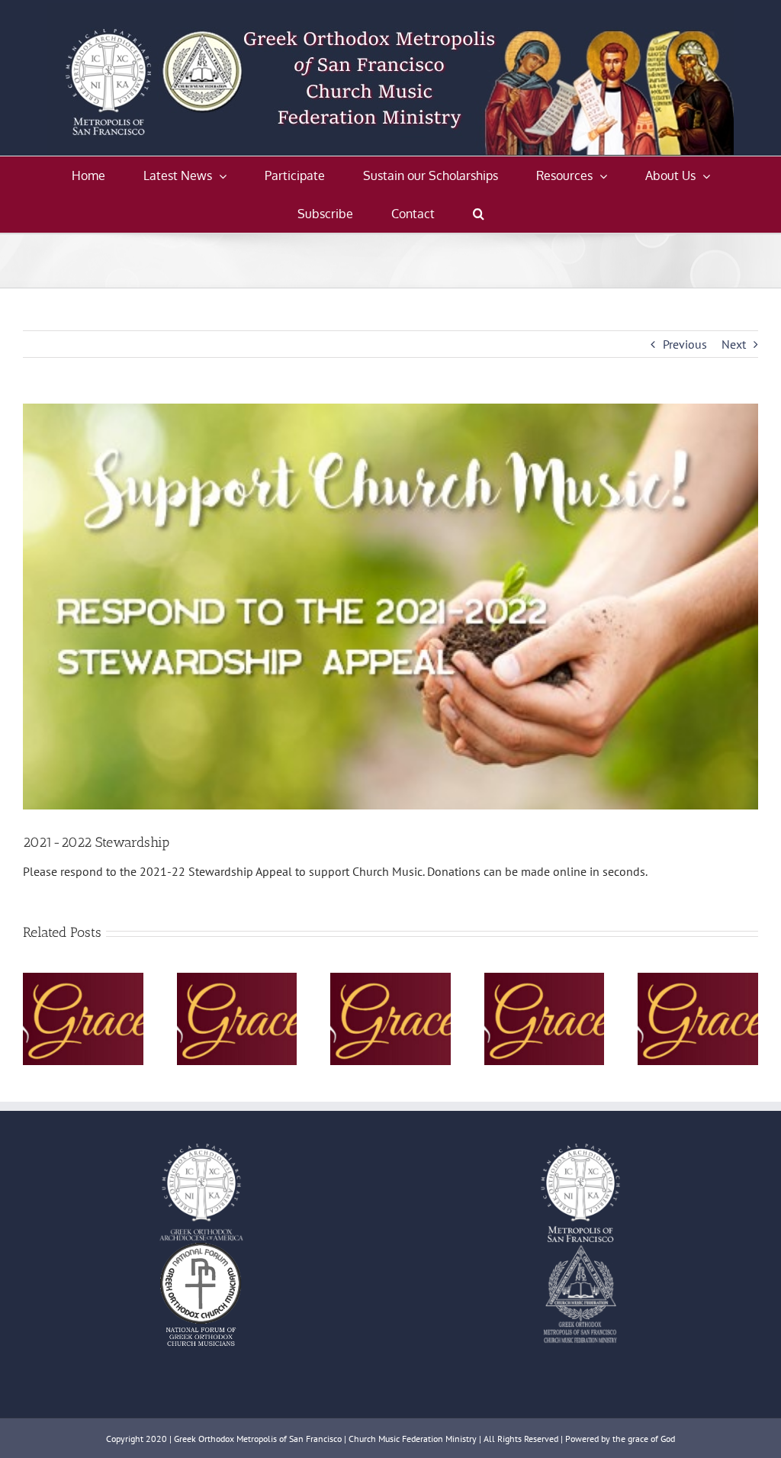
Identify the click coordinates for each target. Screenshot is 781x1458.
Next (734, 344)
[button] (478, 214)
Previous (685, 344)
